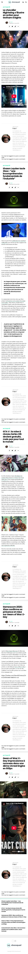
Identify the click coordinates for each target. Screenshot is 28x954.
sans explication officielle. (8, 545)
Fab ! (12, 22)
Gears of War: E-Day (19, 667)
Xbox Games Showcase (12, 651)
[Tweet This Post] (12, 26)
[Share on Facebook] (9, 26)
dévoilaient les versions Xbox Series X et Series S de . (12, 477)
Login (2, 157)
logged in (11, 159)
